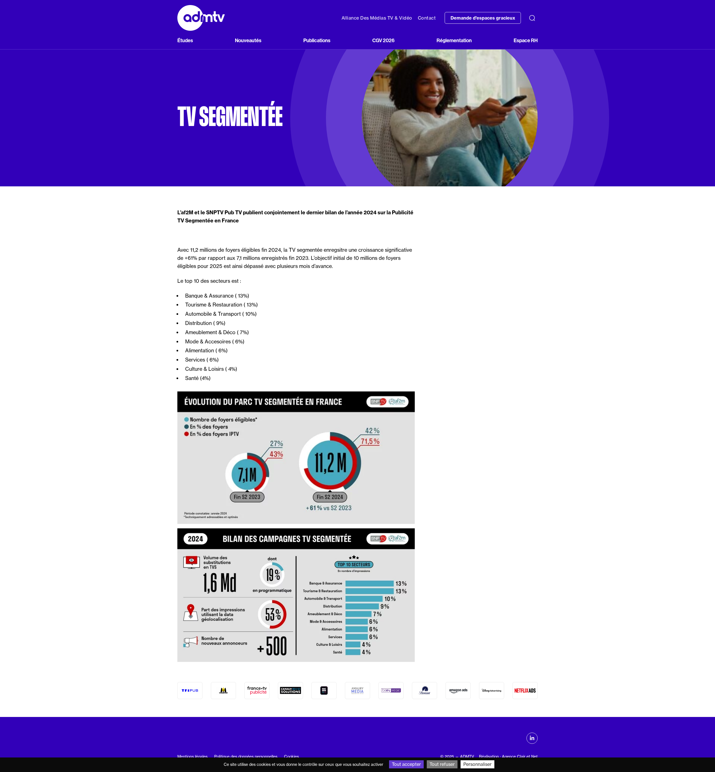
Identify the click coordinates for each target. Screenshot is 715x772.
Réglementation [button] (454, 40)
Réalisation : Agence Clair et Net (508, 756)
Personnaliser (477, 764)
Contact (427, 18)
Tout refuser (442, 764)
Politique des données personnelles (245, 756)
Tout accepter (406, 764)
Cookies (291, 756)
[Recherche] (532, 17)
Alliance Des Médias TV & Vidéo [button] (377, 18)
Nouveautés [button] (248, 40)
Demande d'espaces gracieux (483, 18)
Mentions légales (192, 756)
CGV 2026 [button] (383, 40)
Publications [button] (316, 40)
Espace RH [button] (526, 40)
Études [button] (185, 40)
